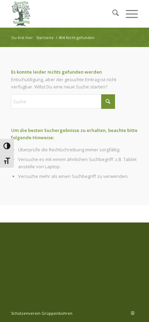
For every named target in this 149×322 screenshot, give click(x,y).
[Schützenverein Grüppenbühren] (61, 14)
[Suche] (112, 14)
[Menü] (128, 14)
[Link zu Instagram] (133, 313)
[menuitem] (112, 14)
